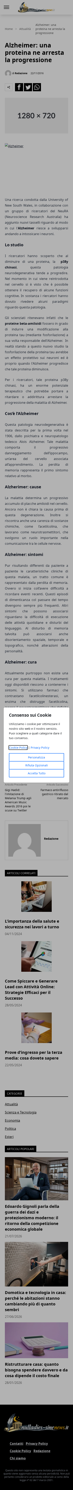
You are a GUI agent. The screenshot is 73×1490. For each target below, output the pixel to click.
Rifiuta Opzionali (36, 765)
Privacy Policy (40, 747)
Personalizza (36, 757)
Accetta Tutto (36, 773)
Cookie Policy (18, 747)
